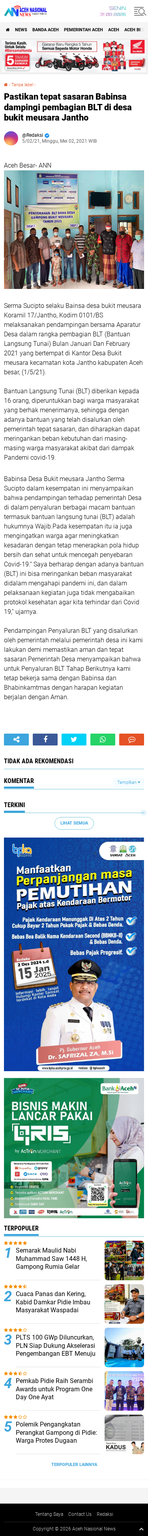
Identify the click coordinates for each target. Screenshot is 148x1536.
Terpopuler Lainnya (74, 1464)
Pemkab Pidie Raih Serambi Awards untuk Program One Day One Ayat (54, 1389)
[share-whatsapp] (102, 739)
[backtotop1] (141, 1529)
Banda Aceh (45, 29)
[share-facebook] (45, 739)
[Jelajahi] (139, 11)
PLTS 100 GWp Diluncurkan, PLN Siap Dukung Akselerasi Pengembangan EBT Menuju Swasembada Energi (56, 1350)
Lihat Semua (74, 823)
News (21, 29)
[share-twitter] (74, 739)
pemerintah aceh (83, 29)
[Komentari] (131, 739)
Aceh (113, 29)
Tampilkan (127, 782)
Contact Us (80, 1514)
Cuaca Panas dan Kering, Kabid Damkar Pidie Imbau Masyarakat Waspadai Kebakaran (53, 1306)
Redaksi (105, 1514)
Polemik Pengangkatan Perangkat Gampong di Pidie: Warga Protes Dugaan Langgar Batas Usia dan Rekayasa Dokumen (56, 1441)
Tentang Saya (49, 1514)
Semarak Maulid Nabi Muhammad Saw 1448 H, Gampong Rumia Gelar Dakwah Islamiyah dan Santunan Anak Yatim (51, 1267)
